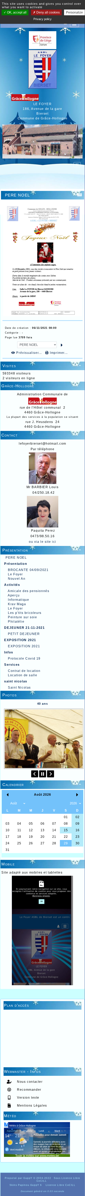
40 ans (42, 703)
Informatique (18, 599)
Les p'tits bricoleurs (25, 612)
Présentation (41, 550)
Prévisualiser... (29, 352)
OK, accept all (16, 12)
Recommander (28, 1089)
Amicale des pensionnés (28, 591)
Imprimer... (58, 352)
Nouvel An (16, 578)
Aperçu (14, 595)
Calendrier (41, 784)
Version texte (27, 1097)
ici (53, 541)
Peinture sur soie (22, 617)
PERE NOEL (16, 557)
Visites (41, 366)
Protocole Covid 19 (24, 658)
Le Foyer (15, 574)
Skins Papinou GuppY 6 (26, 1185)
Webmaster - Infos (42, 1071)
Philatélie (16, 621)
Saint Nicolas (19, 687)
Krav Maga (17, 604)
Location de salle (22, 675)
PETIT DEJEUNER (24, 634)
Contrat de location (24, 671)
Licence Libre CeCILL (60, 1185)
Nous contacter (29, 1081)
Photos (41, 695)
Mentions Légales (31, 1105)
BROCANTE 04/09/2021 (28, 570)
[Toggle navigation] (77, 164)
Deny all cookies (48, 12)
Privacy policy (42, 19)
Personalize (74, 12)
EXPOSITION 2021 (24, 646)
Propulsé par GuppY (19, 1178)
